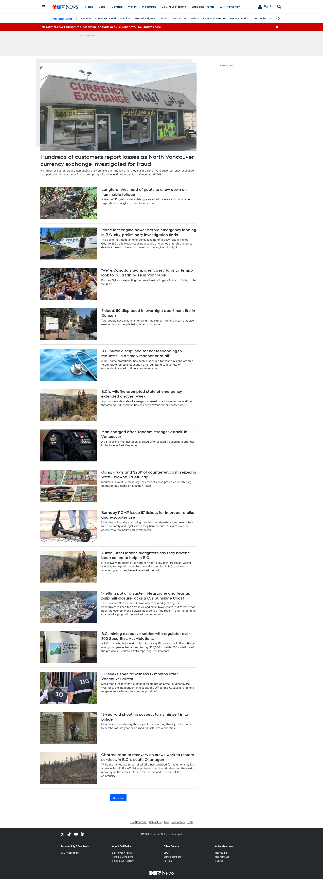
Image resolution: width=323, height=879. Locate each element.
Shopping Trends (202, 6)
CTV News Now (230, 6)
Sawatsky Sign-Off (145, 18)
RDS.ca (219, 860)
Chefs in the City (262, 18)
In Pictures (149, 6)
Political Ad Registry (123, 860)
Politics (195, 18)
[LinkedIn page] (83, 834)
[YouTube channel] (76, 834)
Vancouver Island (105, 18)
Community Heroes (214, 18)
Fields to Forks (239, 18)
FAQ (166, 821)
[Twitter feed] (63, 834)
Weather (86, 18)
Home (89, 6)
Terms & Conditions (122, 856)
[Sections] (43, 6)
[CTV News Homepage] (65, 7)
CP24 (167, 852)
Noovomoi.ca (222, 856)
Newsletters (178, 821)
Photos (164, 18)
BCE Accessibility (70, 852)
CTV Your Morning (174, 6)
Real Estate (180, 18)
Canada (117, 6)
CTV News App (138, 821)
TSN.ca (168, 860)
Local (102, 6)
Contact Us (155, 821)
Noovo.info (221, 852)
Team (190, 821)
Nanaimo (125, 18)
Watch (132, 6)
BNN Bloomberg (172, 856)
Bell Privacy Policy (122, 852)
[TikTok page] (69, 834)
